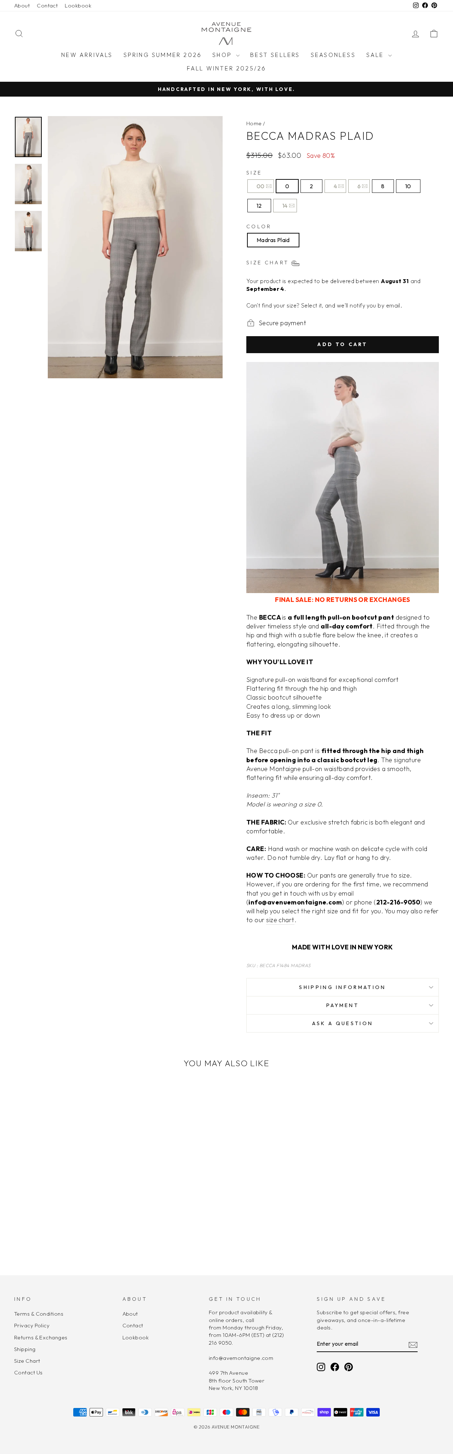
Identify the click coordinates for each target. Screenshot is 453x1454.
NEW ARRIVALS (87, 54)
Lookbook (78, 5)
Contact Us (28, 1372)
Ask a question (342, 1023)
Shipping (25, 1349)
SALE (376, 54)
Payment (342, 1005)
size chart (280, 920)
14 (285, 205)
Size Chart (27, 1360)
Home (254, 123)
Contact (47, 5)
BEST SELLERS (275, 54)
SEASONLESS (333, 54)
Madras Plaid (273, 239)
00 (261, 186)
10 (408, 186)
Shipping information (342, 987)
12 (259, 205)
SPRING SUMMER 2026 (163, 54)
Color (259, 226)
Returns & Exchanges (41, 1337)
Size (254, 172)
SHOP (223, 54)
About (22, 5)
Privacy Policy (32, 1325)
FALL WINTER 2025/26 (226, 68)
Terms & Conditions (38, 1313)
